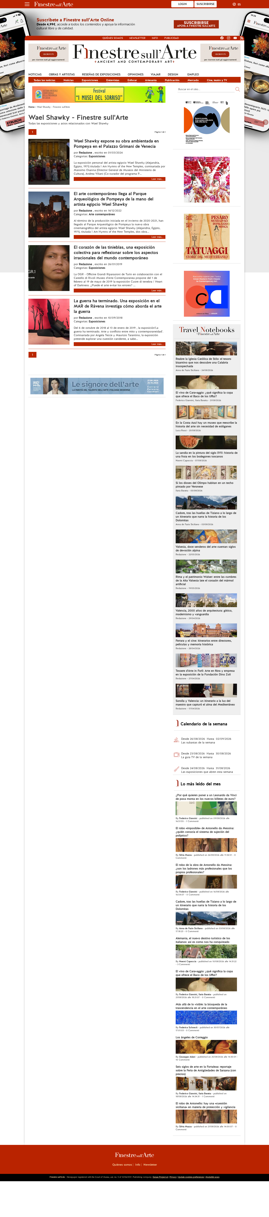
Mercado (193, 80)
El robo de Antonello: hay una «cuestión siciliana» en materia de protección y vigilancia (205, 1105)
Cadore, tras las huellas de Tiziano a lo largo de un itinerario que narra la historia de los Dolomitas (206, 516)
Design (173, 74)
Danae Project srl (160, 1177)
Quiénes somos (112, 38)
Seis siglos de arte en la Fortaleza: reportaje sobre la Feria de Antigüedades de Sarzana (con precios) (206, 1070)
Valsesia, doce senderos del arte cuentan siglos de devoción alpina (206, 548)
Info (155, 38)
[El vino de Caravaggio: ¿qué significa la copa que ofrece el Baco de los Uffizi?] (206, 382)
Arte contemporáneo (102, 214)
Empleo (193, 74)
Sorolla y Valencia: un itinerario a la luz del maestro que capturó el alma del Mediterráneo (205, 702)
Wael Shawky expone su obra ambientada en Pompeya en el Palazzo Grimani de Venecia (116, 143)
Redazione (86, 152)
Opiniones (135, 74)
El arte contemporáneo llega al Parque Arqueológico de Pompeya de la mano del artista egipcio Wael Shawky (113, 199)
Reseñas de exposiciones (101, 74)
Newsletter (137, 38)
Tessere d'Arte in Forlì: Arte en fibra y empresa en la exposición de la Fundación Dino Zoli (205, 672)
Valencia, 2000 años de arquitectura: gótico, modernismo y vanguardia (204, 612)
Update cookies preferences (191, 1177)
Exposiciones (90, 80)
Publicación (172, 80)
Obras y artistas (62, 74)
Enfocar (132, 80)
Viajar (155, 74)
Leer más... (158, 179)
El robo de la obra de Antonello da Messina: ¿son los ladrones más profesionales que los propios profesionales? (204, 868)
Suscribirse (205, 4)
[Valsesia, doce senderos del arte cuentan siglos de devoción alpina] (206, 537)
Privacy (172, 1177)
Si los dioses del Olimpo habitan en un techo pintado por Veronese (204, 484)
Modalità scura (212, 1177)
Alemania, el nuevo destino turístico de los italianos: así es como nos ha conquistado (203, 940)
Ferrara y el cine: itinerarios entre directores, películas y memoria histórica (204, 642)
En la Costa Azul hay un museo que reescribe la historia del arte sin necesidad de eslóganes (206, 424)
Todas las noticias (44, 80)
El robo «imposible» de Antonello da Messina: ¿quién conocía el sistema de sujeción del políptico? (205, 831)
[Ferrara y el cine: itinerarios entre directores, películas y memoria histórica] (206, 630)
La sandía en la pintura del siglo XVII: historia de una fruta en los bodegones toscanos (207, 454)
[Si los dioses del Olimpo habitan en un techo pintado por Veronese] (206, 473)
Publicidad (171, 38)
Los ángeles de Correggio (192, 1037)
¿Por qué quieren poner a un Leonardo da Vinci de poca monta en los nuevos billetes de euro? (206, 797)
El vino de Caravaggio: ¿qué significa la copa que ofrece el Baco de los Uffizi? (204, 394)
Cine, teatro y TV (217, 80)
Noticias (35, 74)
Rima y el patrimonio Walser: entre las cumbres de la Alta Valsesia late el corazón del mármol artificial (206, 580)
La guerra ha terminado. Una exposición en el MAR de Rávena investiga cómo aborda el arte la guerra (118, 306)
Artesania (151, 80)
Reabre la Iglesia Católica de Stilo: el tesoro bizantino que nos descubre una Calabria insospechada (203, 362)
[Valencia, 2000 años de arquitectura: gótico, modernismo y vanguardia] (206, 600)
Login (182, 4)
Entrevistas (112, 80)
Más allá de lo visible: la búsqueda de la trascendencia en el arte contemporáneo (201, 1006)
